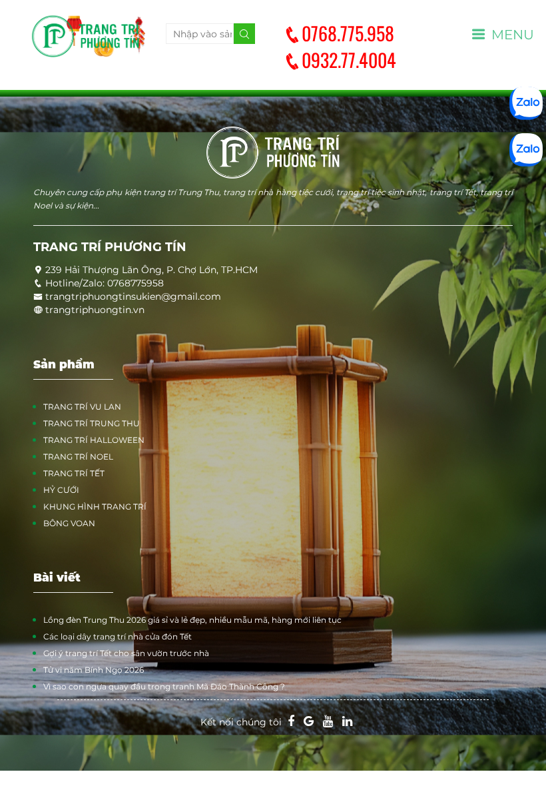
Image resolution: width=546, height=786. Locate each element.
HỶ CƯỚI (61, 490)
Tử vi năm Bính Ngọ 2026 (93, 670)
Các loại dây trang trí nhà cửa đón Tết (117, 636)
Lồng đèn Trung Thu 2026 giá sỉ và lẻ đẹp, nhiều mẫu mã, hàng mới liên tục (192, 620)
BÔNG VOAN (69, 523)
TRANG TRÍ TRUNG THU (91, 423)
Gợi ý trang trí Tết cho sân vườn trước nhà (126, 653)
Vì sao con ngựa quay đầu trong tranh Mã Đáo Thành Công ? (164, 686)
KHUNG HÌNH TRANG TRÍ (94, 507)
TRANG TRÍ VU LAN (82, 407)
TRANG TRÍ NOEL (78, 457)
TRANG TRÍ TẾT (74, 473)
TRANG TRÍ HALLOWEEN (93, 440)
